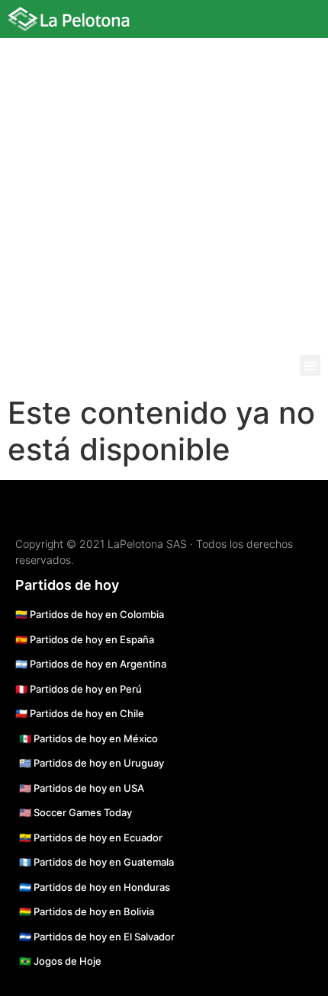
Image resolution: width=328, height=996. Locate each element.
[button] (310, 365)
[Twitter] (258, 23)
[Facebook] (236, 23)
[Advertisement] (164, 183)
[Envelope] (280, 23)
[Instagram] (213, 23)
